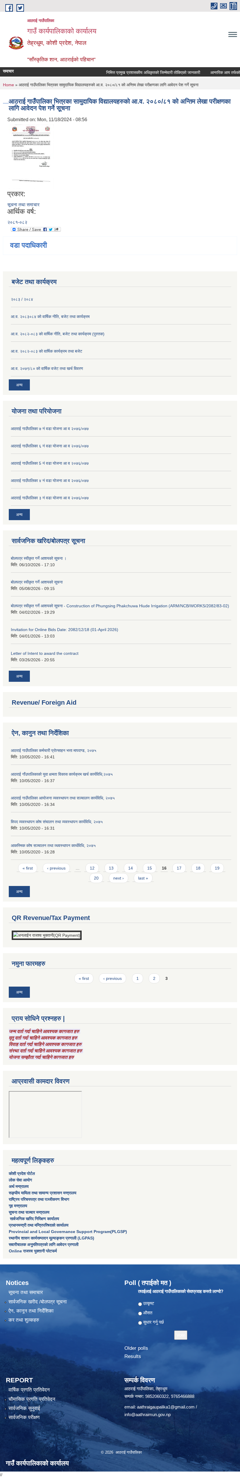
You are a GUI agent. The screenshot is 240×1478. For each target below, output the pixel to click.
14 (130, 868)
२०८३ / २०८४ (22, 299)
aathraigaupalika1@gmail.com (166, 1406)
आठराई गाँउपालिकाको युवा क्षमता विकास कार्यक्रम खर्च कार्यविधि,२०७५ (62, 774)
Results (132, 1356)
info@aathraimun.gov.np (147, 1414)
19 (217, 868)
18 (198, 868)
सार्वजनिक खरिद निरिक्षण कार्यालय (34, 1218)
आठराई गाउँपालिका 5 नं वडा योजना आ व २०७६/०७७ (50, 463)
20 (96, 878)
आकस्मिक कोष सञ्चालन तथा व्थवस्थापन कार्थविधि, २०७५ (53, 845)
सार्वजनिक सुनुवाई (24, 1408)
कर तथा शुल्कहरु (23, 1320)
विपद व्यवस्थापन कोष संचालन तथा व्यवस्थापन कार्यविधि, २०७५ (57, 821)
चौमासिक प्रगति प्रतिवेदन (31, 1399)
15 (149, 868)
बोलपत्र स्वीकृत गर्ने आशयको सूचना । (38, 558)
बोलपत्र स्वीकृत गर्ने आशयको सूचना (37, 582)
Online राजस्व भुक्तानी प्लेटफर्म (33, 1251)
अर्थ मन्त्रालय (19, 1186)
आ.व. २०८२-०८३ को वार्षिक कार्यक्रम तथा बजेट (46, 351)
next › (118, 878)
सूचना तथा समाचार (23, 204)
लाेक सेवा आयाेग (20, 1180)
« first (28, 868)
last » (143, 878)
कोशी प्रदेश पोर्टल (22, 1173)
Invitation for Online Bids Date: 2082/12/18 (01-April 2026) (64, 629)
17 (179, 868)
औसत (147, 1312)
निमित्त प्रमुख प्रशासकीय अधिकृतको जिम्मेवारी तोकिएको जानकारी (141, 72)
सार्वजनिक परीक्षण (24, 1417)
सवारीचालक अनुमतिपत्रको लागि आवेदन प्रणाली (43, 1244)
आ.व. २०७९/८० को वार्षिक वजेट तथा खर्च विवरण (47, 368)
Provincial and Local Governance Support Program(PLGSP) (68, 1231)
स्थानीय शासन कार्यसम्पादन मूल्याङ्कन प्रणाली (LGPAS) (51, 1238)
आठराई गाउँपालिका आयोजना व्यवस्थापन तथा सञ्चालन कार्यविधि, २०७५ (63, 798)
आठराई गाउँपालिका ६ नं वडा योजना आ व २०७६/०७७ (50, 446)
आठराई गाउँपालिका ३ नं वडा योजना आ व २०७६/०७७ (50, 498)
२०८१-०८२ (17, 222)
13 (111, 868)
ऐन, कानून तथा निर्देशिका (31, 1311)
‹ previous (56, 868)
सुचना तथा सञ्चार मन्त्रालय (29, 1212)
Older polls (136, 1348)
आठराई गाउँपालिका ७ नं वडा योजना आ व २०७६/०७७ (50, 428)
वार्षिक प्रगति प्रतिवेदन (29, 1390)
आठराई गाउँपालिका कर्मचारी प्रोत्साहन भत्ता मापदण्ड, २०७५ (53, 750)
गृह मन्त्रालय (18, 1205)
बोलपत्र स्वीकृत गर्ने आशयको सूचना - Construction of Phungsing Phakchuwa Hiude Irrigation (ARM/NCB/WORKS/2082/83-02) (120, 605)
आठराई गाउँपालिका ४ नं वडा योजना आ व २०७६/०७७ (50, 480)
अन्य (19, 385)
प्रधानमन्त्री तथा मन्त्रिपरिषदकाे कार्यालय (38, 1225)
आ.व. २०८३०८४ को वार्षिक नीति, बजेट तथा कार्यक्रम (50, 316)
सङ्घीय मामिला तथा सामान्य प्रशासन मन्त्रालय (42, 1192)
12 (92, 868)
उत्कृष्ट (148, 1303)
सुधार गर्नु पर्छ (153, 1322)
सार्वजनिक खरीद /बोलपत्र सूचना (37, 1302)
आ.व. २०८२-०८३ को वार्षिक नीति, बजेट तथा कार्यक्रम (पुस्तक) (57, 334)
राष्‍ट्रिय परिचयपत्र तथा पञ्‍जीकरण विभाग (39, 1199)
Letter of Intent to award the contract (44, 653)
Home (8, 84)
